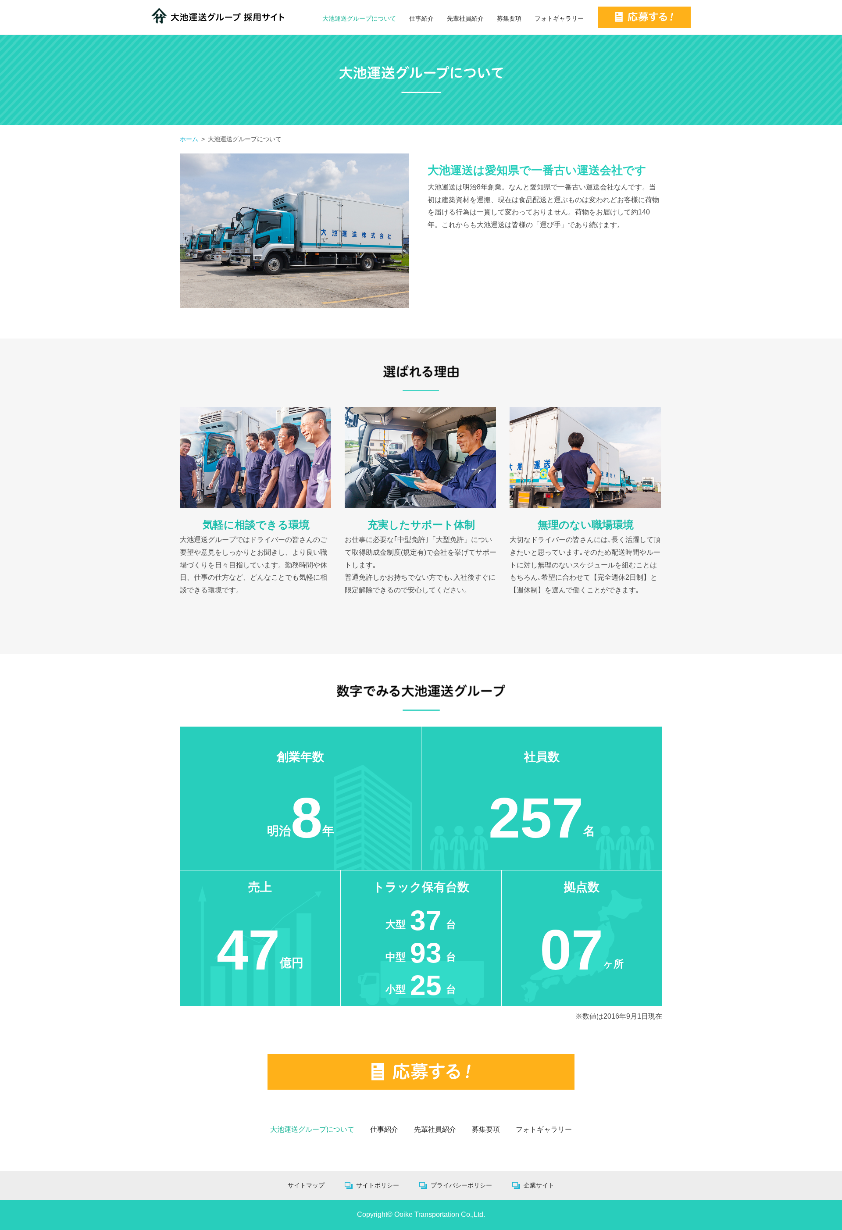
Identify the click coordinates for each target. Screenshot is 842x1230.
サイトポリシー (377, 1185)
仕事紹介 (421, 18)
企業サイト (539, 1185)
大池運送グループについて (359, 18)
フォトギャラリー (559, 18)
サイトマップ (306, 1185)
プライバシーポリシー (461, 1185)
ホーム (189, 139)
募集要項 (509, 18)
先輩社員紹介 (465, 18)
